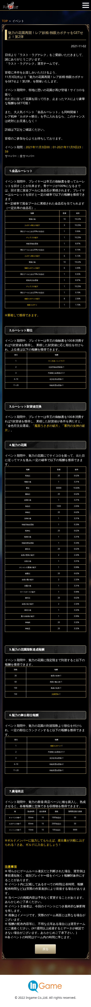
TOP (5, 21)
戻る (45, 949)
